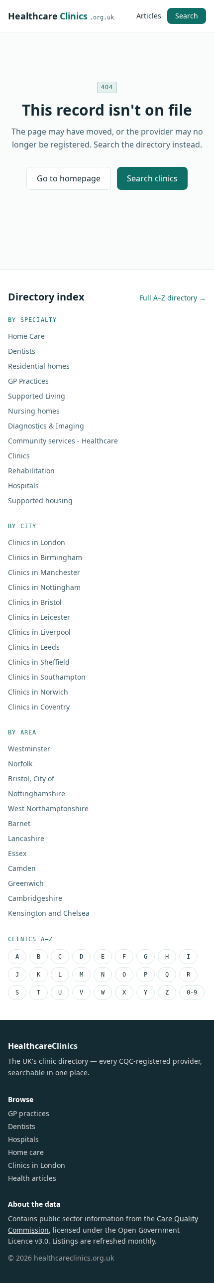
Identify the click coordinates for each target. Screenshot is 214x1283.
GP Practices (28, 381)
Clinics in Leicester (39, 617)
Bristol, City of (31, 778)
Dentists (21, 351)
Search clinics (152, 178)
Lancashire (26, 838)
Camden (22, 868)
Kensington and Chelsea (49, 913)
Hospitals (23, 485)
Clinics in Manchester (44, 572)
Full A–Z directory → (172, 297)
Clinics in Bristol (35, 602)
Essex (17, 853)
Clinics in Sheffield (39, 662)
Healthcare (61, 16)
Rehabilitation (31, 470)
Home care (26, 1152)
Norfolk (20, 763)
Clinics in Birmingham (45, 557)
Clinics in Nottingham (44, 587)
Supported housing (40, 500)
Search (186, 15)
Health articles (32, 1178)
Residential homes (39, 366)
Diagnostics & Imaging (46, 425)
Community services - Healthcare (63, 440)
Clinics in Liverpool (39, 632)
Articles (148, 15)
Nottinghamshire (36, 793)
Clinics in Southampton (47, 677)
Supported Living (36, 396)
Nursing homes (34, 411)
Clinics (19, 455)
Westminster (29, 748)
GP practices (28, 1113)
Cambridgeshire (35, 898)
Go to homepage (69, 178)
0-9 (192, 992)
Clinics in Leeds (34, 647)
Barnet (19, 823)
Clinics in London (36, 542)
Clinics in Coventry (39, 707)
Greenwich (26, 883)
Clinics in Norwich (38, 692)
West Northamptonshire (48, 808)
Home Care (26, 336)
